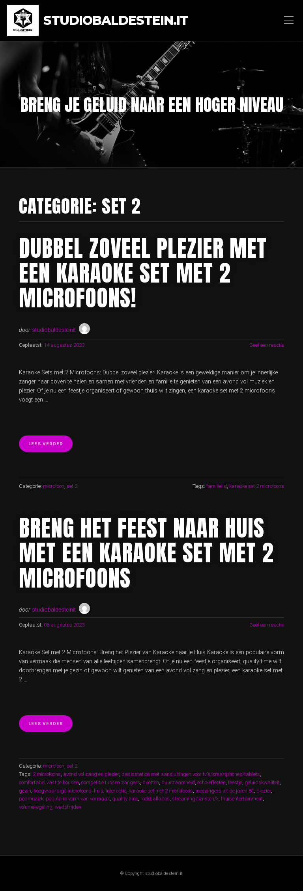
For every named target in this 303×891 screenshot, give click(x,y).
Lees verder (50, 446)
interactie (116, 791)
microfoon (53, 486)
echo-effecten (211, 782)
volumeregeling (35, 807)
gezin (25, 791)
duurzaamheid (178, 782)
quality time (125, 799)
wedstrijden (68, 807)
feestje (235, 782)
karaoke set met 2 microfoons (161, 791)
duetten (150, 782)
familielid (216, 486)
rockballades (155, 799)
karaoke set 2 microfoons (256, 486)
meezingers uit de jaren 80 (224, 791)
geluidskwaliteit (262, 782)
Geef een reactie (266, 345)
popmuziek (31, 799)
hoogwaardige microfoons (63, 791)
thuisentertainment (242, 799)
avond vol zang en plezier (91, 774)
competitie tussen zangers (110, 782)
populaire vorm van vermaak (78, 799)
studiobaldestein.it (115, 21)
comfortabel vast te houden (49, 782)
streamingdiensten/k (195, 799)
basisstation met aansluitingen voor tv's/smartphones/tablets (191, 774)
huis (98, 791)
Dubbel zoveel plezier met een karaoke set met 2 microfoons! (143, 273)
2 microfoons (47, 774)
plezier (263, 791)
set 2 (72, 486)
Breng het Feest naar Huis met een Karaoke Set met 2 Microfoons (146, 553)
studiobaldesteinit (54, 330)
